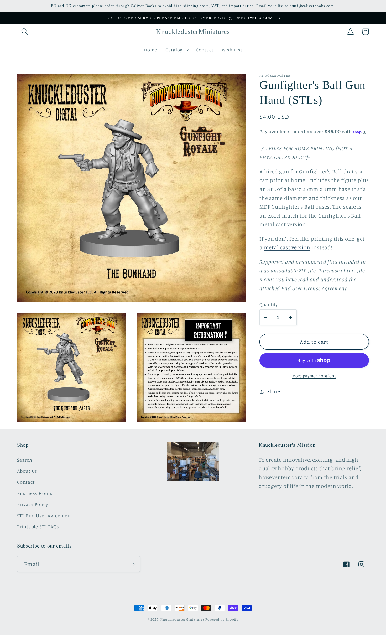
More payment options (314, 376)
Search (24, 460)
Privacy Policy (32, 504)
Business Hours (35, 493)
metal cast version (287, 247)
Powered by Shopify (221, 619)
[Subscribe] (132, 564)
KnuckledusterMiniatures (182, 619)
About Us (27, 471)
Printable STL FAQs (38, 526)
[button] (24, 31)
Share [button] (273, 391)
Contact (25, 482)
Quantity (268, 304)
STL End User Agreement (44, 515)
